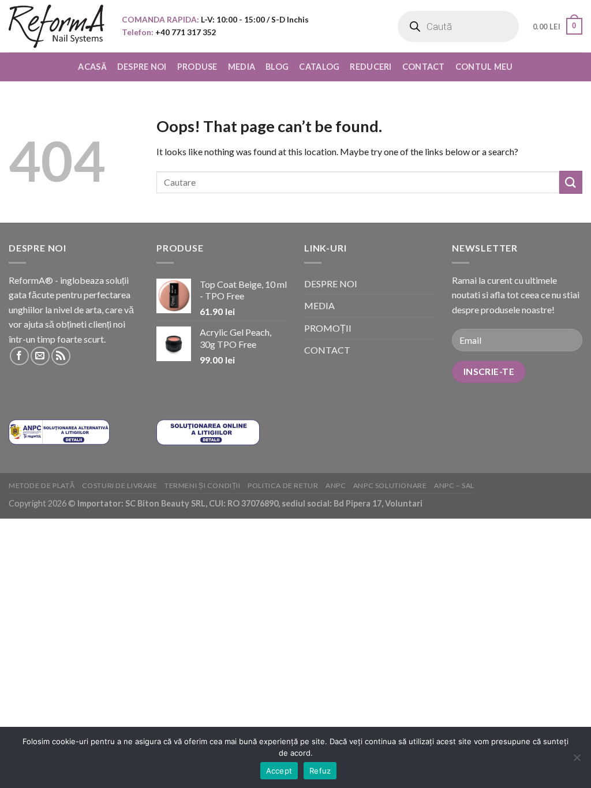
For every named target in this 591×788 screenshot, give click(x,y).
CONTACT (423, 67)
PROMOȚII (327, 327)
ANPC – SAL (454, 485)
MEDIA (241, 67)
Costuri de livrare (120, 485)
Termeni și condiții (202, 485)
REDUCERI (370, 67)
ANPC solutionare (390, 485)
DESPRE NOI (142, 67)
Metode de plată (41, 485)
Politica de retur (283, 485)
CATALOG (319, 67)
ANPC (336, 485)
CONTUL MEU (484, 67)
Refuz (320, 770)
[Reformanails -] (56, 26)
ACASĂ (92, 67)
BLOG (277, 67)
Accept (279, 770)
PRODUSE (197, 67)
